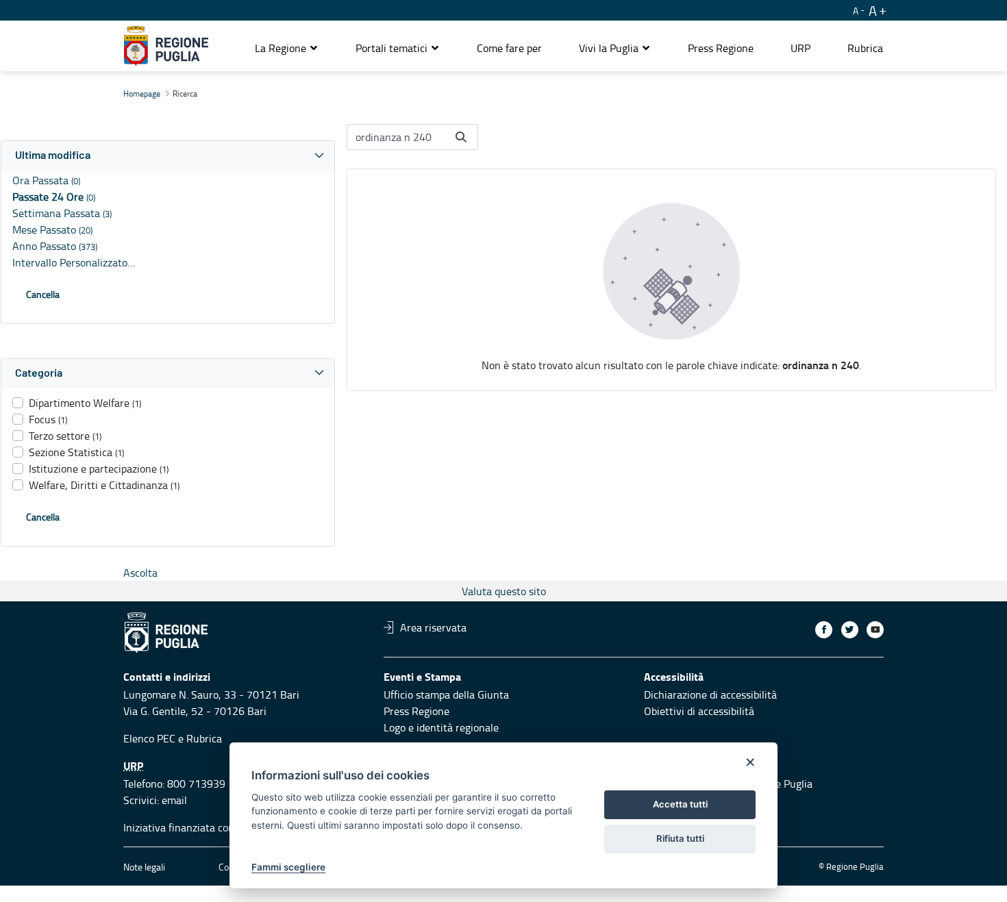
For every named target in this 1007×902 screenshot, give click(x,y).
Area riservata (433, 627)
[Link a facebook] (823, 629)
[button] (287, 48)
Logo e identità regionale (441, 727)
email (174, 799)
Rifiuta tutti (680, 838)
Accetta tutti (680, 804)
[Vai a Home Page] (166, 46)
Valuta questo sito (504, 591)
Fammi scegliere (288, 867)
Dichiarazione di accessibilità (710, 694)
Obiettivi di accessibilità (699, 710)
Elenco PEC (149, 738)
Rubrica (204, 738)
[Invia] (461, 137)
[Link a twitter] (849, 629)
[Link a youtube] (875, 629)
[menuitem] (509, 48)
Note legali (144, 866)
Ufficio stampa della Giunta (446, 694)
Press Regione (416, 710)
